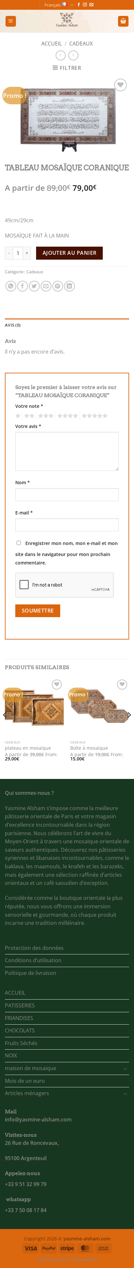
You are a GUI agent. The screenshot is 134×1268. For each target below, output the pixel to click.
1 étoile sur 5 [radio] (17, 416)
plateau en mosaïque (28, 748)
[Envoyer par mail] (46, 286)
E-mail (24, 513)
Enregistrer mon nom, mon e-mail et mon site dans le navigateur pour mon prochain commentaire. (66, 553)
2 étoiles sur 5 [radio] (28, 416)
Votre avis (28, 426)
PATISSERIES (20, 1005)
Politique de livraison (30, 973)
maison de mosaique (30, 1068)
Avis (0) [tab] (12, 325)
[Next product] (61, 55)
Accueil (51, 43)
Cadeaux (81, 43)
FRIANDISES (19, 1018)
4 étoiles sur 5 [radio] (66, 416)
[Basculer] (125, 1068)
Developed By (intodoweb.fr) (67, 1259)
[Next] (129, 727)
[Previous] (5, 727)
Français (52, 5)
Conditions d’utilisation (33, 960)
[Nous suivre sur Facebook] (79, 5)
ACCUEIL (15, 992)
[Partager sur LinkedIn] (69, 286)
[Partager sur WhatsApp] (11, 286)
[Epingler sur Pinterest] (57, 286)
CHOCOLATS (20, 1030)
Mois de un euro (25, 1080)
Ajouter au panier (70, 252)
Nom (22, 482)
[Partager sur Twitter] (34, 286)
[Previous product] (73, 55)
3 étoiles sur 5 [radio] (45, 416)
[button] (11, 21)
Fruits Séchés (21, 1043)
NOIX (11, 1055)
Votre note (29, 406)
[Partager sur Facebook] (22, 286)
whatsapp (18, 1199)
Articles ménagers (27, 1093)
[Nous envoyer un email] (91, 5)
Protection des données (34, 947)
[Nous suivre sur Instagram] (85, 5)
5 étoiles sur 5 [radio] (94, 416)
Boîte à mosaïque (89, 748)
